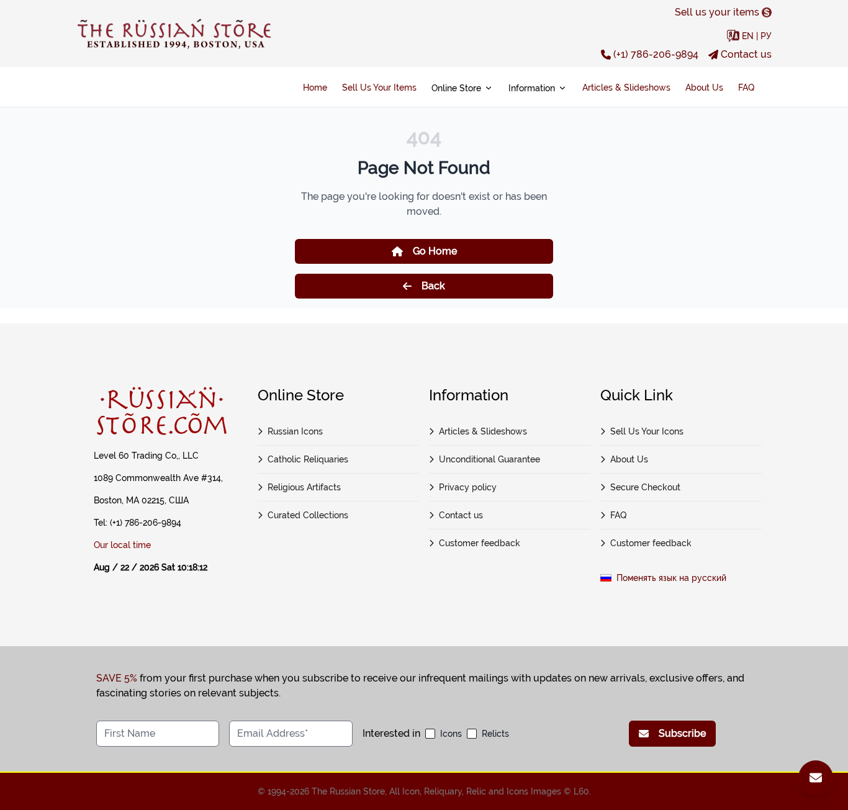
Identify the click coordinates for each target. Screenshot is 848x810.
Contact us (746, 54)
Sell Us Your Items (379, 87)
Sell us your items (717, 12)
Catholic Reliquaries (308, 459)
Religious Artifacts (304, 487)
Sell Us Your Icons (646, 431)
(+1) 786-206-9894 (655, 54)
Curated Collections (308, 515)
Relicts (495, 734)
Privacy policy (468, 487)
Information (531, 88)
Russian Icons (295, 431)
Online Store (456, 88)
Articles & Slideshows (626, 87)
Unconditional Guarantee (489, 459)
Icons (451, 734)
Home (315, 87)
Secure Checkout (645, 487)
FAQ (746, 87)
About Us (704, 87)
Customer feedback (479, 543)
